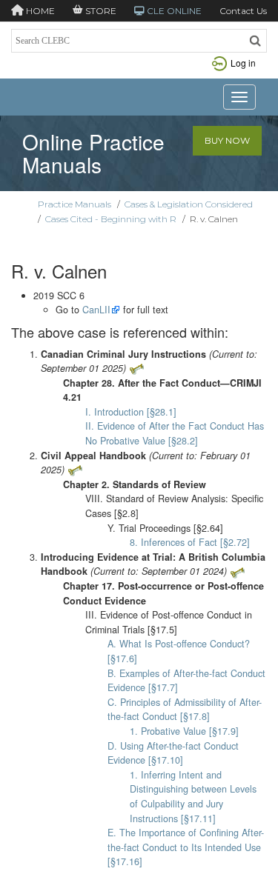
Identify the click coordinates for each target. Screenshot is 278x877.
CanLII (96, 309)
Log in (243, 62)
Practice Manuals (74, 204)
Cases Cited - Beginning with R (110, 218)
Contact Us (243, 10)
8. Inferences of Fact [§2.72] (190, 542)
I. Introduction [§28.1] (130, 412)
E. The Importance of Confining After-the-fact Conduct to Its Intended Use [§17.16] (185, 847)
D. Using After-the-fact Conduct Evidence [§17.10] (173, 753)
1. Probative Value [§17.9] (184, 731)
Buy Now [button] (227, 140)
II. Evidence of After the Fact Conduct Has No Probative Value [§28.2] (174, 433)
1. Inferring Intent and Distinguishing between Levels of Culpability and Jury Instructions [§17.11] (193, 796)
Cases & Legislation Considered (189, 204)
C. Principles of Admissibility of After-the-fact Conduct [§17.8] (184, 710)
